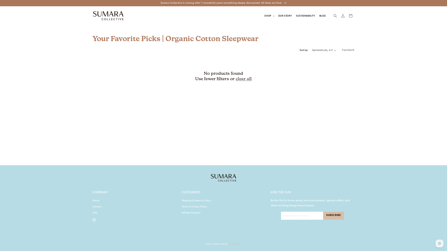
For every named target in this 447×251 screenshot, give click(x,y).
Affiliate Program (191, 213)
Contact (97, 207)
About (96, 200)
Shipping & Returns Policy (196, 200)
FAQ (95, 213)
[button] (335, 16)
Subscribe (333, 215)
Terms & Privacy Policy (194, 207)
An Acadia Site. (235, 244)
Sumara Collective (220, 244)
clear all (244, 78)
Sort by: (304, 50)
